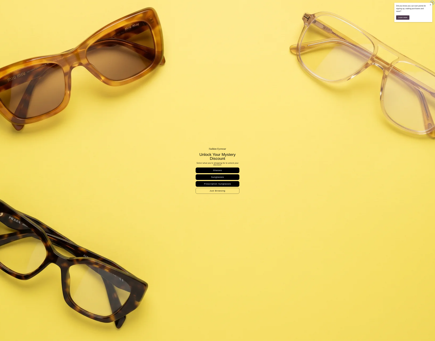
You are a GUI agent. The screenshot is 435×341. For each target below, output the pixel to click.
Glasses (217, 170)
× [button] (430, 5)
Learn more (402, 17)
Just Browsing (217, 191)
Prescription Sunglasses (217, 184)
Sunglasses (217, 177)
